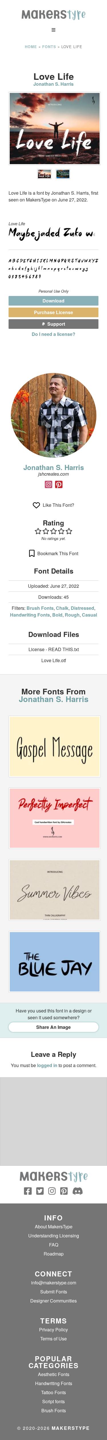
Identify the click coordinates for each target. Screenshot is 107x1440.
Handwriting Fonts (30, 614)
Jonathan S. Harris (53, 84)
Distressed (82, 608)
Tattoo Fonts (53, 1392)
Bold (57, 614)
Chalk (62, 608)
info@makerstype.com (53, 1282)
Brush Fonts (40, 608)
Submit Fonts (53, 1291)
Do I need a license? (53, 334)
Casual (89, 614)
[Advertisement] (53, 60)
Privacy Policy (53, 1329)
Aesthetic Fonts (53, 1374)
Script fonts (53, 1401)
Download (53, 300)
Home (31, 46)
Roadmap (54, 1253)
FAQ (53, 1244)
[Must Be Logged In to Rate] (53, 531)
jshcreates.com (53, 474)
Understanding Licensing (53, 1235)
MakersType (71, 1428)
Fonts (49, 46)
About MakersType (53, 1226)
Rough (72, 614)
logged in (47, 1065)
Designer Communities (53, 1300)
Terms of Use (53, 1338)
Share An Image (53, 1027)
